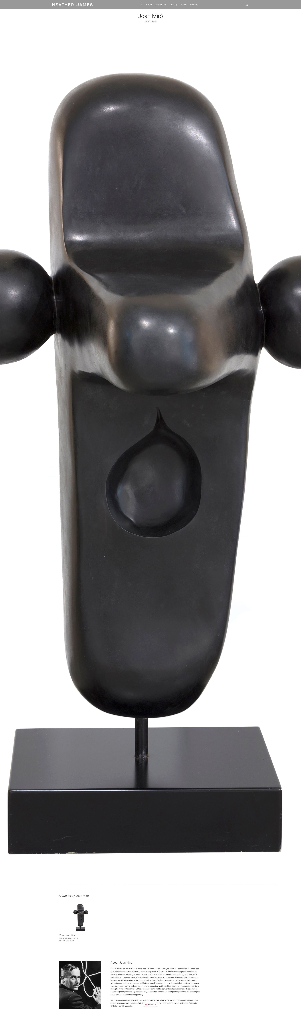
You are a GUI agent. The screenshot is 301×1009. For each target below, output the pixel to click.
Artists (149, 5)
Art (140, 5)
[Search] (247, 5)
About (184, 5)
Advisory (173, 5)
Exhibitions (161, 5)
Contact (194, 5)
